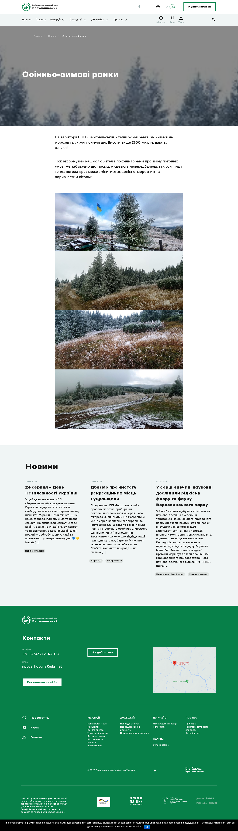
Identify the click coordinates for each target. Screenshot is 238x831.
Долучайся (97, 19)
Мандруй (55, 19)
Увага (181, 22)
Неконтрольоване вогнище (134, 733)
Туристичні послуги (97, 733)
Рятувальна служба (42, 682)
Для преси (191, 730)
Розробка (206, 803)
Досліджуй (76, 19)
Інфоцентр (161, 22)
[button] (158, 6)
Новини (27, 19)
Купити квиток (199, 7)
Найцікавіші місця (97, 724)
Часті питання (94, 745)
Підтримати (159, 727)
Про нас (118, 19)
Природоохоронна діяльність (130, 728)
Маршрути (93, 727)
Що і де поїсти (95, 739)
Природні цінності (129, 724)
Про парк (191, 724)
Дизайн (200, 798)
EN (167, 7)
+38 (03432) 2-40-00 (40, 654)
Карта (172, 22)
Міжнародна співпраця (165, 724)
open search (214, 20)
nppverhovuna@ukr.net (42, 667)
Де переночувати (96, 736)
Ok (147, 827)
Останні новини (161, 745)
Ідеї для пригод (95, 730)
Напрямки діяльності (197, 727)
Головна (41, 19)
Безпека (36, 737)
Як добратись (102, 652)
